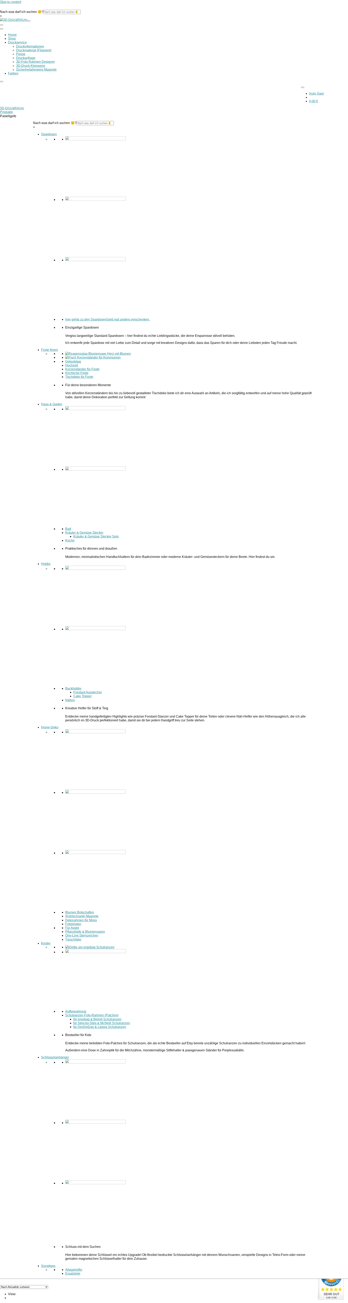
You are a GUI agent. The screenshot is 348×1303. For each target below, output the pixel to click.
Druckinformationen (30, 46)
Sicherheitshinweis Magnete (36, 69)
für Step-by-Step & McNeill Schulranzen (101, 1023)
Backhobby (73, 688)
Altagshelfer (73, 1269)
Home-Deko (49, 727)
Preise (20, 54)
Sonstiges (48, 1265)
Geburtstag (73, 361)
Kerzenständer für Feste (82, 369)
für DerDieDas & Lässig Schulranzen (99, 1027)
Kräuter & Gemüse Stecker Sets (96, 536)
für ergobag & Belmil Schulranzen (97, 1019)
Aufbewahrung (75, 1011)
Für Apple (72, 928)
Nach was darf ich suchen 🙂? (22, 11)
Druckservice (17, 42)
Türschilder (73, 939)
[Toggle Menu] (302, 87)
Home (12, 34)
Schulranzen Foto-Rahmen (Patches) (91, 1015)
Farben (13, 73)
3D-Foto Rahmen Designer (35, 61)
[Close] (1, 81)
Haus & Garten (51, 404)
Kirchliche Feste (76, 373)
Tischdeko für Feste (79, 376)
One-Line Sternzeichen (81, 935)
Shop (12, 38)
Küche (70, 540)
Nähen (70, 700)
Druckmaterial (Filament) (33, 50)
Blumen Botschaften (79, 912)
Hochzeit (71, 365)
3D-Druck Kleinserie (30, 65)
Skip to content (10, 2)
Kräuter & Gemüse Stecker (84, 532)
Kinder (46, 943)
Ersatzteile (72, 1273)
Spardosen (49, 134)
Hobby (46, 563)
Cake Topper (82, 696)
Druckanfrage (25, 58)
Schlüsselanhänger (55, 1057)
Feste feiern (49, 350)
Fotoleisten (73, 924)
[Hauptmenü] (1, 28)
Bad (68, 529)
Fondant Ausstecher (87, 692)
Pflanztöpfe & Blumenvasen (85, 931)
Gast (316, 93)
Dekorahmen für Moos (81, 920)
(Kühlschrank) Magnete (81, 916)
